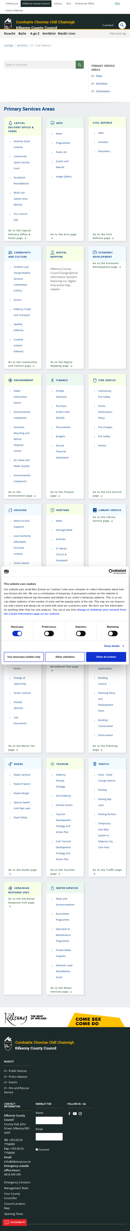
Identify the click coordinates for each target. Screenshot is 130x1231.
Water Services (67, 888)
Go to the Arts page (63, 234)
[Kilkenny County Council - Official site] (8, 25)
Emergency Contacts (17, 1182)
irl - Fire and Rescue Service (16, 1090)
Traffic (104, 764)
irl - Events (10, 1082)
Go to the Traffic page (107, 869)
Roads (18, 764)
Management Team (16, 1188)
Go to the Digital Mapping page (61, 363)
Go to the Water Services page (61, 989)
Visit (68, 3)
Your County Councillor (12, 1196)
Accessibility (17, 1222)
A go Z (34, 33)
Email (39, 1129)
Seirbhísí (22, 45)
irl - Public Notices (15, 1071)
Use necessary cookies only (23, 656)
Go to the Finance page (62, 493)
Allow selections (65, 656)
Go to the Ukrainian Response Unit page (21, 900)
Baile (22, 33)
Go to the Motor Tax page (21, 747)
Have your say (118, 33)
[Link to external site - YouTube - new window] (75, 1113)
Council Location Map (14, 1206)
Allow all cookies (106, 656)
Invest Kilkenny (14, 10)
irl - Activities (99, 83)
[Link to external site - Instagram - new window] (80, 1113)
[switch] (49, 633)
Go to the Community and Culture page (22, 363)
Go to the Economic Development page (106, 265)
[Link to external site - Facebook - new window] (69, 1113)
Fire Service (107, 380)
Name (39, 1113)
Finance (62, 380)
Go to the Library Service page (104, 518)
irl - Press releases (15, 1077)
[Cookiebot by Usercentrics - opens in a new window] (111, 571)
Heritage (62, 510)
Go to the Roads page (22, 869)
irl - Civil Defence (41, 45)
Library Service (110, 510)
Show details (112, 646)
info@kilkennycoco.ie (17, 1161)
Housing (20, 510)
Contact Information (12, 1105)
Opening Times (13, 1214)
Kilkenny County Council (36, 3)
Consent (44, 1149)
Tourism (62, 764)
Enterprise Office (84, 3)
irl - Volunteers (100, 91)
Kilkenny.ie (12, 3)
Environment (24, 380)
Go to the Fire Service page (107, 493)
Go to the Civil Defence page (102, 236)
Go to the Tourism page (62, 871)
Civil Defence (102, 122)
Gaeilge (8, 45)
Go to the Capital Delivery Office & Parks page (19, 234)
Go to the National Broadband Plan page (64, 664)
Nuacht (9, 1061)
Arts (59, 123)
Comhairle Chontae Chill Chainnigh (45, 22)
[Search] (122, 25)
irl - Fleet (96, 76)
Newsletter (43, 1104)
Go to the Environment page (20, 493)
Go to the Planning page (105, 747)
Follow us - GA (76, 1104)
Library (58, 3)
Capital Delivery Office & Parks (21, 127)
